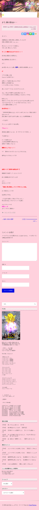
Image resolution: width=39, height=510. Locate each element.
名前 (4, 264)
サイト (4, 281)
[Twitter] (22, 34)
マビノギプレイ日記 (9, 212)
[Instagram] (28, 34)
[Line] (30, 34)
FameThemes (32, 505)
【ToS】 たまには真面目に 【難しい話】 (14, 464)
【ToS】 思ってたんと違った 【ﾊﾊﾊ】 (13, 425)
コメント (5, 241)
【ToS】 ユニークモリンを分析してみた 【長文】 (16, 448)
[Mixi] (36, 34)
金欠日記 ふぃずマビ (18, 4)
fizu (8, 27)
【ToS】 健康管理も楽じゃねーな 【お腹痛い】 (16, 457)
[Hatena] (33, 34)
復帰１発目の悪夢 (7, 219)
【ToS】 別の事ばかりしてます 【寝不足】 (14, 427)
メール (4, 273)
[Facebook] (25, 34)
